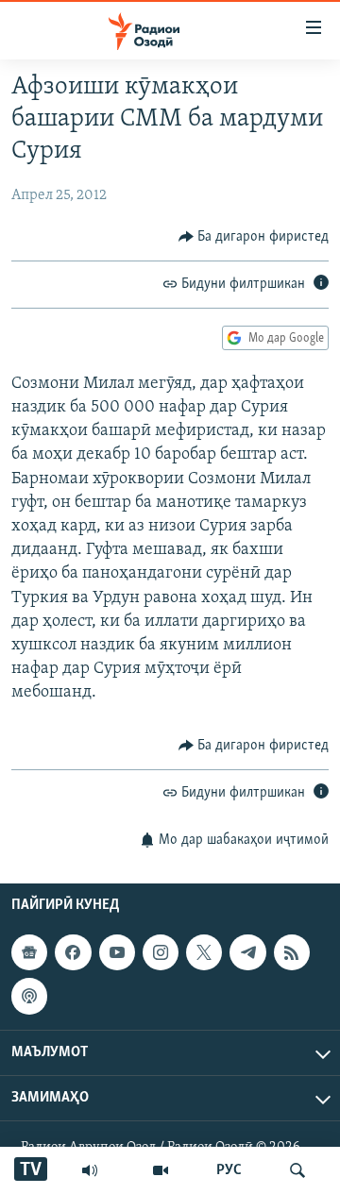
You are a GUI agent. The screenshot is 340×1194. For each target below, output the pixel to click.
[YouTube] (160, 1170)
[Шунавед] (89, 1170)
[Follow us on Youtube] (117, 952)
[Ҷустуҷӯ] (297, 1170)
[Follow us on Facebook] (73, 952)
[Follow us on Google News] (29, 952)
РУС (229, 1170)
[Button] (254, 237)
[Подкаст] (29, 996)
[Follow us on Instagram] (160, 952)
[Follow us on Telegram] (247, 952)
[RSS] (292, 952)
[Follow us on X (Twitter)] (204, 952)
